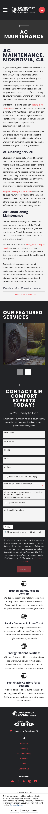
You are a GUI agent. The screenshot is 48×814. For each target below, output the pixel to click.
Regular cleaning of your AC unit (17, 191)
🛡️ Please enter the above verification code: (23, 532)
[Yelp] (24, 781)
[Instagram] (29, 781)
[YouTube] (35, 781)
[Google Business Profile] (12, 781)
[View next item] (28, 372)
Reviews (24, 758)
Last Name (9, 441)
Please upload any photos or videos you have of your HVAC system (24, 493)
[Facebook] (18, 781)
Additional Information (14, 510)
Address (7, 467)
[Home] (23, 10)
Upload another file (16, 503)
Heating (24, 748)
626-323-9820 (24, 724)
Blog (24, 763)
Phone (7, 450)
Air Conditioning (24, 753)
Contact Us (24, 768)
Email (6, 458)
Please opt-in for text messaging (23, 476)
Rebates (24, 743)
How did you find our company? (18, 484)
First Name (9, 433)
